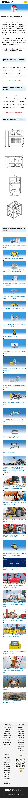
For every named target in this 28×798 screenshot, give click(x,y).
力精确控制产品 (7, 727)
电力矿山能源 (7, 766)
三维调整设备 (21, 735)
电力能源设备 (21, 729)
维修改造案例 (7, 783)
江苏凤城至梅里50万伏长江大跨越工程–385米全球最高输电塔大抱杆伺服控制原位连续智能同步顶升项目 (14, 604)
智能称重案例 (7, 759)
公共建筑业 (7, 780)
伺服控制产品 (7, 731)
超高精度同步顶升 (7, 735)
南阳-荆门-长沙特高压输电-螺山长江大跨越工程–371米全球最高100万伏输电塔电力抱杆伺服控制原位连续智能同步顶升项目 (14, 585)
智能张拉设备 (21, 744)
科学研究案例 (7, 776)
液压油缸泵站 (21, 746)
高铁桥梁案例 (7, 770)
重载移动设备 (21, 742)
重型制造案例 (7, 774)
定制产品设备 (21, 750)
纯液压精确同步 (7, 737)
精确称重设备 (21, 737)
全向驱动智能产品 (7, 742)
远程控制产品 (7, 733)
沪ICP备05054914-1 (21, 768)
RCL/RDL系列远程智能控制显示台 (11, 437)
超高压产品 (21, 740)
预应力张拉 (7, 772)
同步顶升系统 (21, 733)
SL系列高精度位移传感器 (9, 452)
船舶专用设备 (21, 727)
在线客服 (21, 755)
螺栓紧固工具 (21, 748)
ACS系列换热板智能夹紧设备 (10, 336)
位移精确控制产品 (7, 729)
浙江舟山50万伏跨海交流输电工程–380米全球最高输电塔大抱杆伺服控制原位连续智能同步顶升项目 (14, 670)
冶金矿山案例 (7, 778)
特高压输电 (7, 768)
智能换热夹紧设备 (7, 744)
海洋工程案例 (7, 764)
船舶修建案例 (7, 762)
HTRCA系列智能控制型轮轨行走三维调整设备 (13, 258)
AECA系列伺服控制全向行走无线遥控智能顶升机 (14, 309)
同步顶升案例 (7, 757)
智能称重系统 (7, 740)
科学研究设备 (21, 731)
